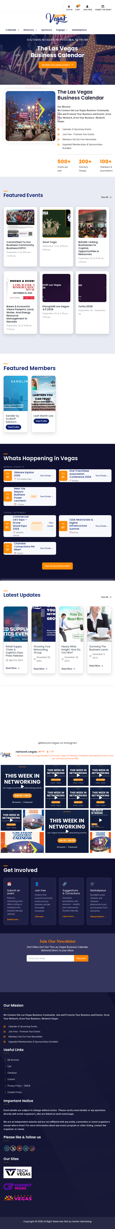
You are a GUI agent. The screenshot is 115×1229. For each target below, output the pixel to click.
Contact (11, 1079)
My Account (13, 1060)
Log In (69, 10)
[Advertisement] (57, 710)
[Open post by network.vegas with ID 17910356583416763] (100, 842)
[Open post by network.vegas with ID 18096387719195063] (100, 797)
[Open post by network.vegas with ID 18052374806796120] (55, 775)
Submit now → (13, 919)
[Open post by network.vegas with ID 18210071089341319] (11, 820)
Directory (29, 30)
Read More (11, 668)
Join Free (87, 10)
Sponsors (46, 30)
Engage (60, 30)
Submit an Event (103, 10)
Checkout (12, 1072)
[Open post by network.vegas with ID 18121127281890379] (78, 775)
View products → (98, 916)
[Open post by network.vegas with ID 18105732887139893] (100, 775)
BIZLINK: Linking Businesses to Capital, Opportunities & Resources (88, 248)
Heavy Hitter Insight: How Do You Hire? (71, 649)
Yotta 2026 (85, 306)
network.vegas (22, 767)
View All (104, 197)
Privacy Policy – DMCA (18, 1085)
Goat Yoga (49, 242)
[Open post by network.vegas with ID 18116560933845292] (100, 820)
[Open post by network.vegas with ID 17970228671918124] (66, 831)
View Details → (46, 476)
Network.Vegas (57, 18)
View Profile (13, 427)
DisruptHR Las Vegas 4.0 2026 (55, 308)
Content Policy (14, 1092)
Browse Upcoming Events (56, 65)
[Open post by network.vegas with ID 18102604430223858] (22, 786)
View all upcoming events (57, 566)
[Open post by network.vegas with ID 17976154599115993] (55, 797)
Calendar (11, 30)
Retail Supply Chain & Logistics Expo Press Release (14, 651)
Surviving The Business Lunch (98, 648)
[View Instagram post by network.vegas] (41, 805)
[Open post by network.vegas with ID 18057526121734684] (33, 820)
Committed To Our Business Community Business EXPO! (20, 245)
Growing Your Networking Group (42, 649)
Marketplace (79, 30)
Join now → (40, 916)
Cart (77, 8)
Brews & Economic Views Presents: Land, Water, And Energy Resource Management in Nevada (20, 314)
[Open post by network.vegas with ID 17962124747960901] (78, 797)
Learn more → (69, 916)
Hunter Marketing (81, 1221)
